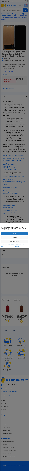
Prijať (14, 233)
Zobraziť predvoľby (14, 241)
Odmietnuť (14, 237)
